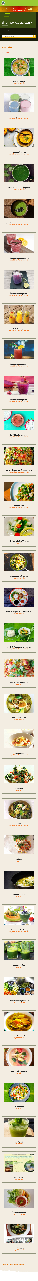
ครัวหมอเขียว (15, 1002)
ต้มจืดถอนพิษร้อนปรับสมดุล (19, 541)
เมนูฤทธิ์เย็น (19, 543)
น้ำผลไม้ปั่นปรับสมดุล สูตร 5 (19, 293)
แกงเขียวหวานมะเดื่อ (19, 718)
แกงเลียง (19, 824)
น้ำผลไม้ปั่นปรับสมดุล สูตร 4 (19, 329)
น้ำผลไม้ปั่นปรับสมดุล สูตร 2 (19, 399)
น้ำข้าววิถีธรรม (19, 1177)
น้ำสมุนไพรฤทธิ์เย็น (19, 965)
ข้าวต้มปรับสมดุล (19, 81)
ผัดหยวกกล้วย (19, 1106)
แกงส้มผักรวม (19, 753)
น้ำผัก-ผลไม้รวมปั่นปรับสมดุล (19, 930)
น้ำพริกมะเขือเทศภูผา (19, 1212)
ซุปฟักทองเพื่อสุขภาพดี (19, 152)
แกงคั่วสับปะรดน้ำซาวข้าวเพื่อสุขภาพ (19, 647)
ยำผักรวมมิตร (19, 505)
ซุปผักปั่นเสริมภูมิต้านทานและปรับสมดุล (19, 223)
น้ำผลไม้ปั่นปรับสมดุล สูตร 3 (19, 364)
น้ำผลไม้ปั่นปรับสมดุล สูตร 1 (19, 435)
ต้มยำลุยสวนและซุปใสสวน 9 (19, 1000)
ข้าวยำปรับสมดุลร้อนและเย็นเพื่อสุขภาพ (19, 612)
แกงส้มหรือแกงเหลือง (19, 1036)
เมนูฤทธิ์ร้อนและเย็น (19, 83)
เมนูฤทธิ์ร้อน (23, 1002)
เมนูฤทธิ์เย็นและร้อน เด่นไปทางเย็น (19, 118)
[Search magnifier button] (34, 36)
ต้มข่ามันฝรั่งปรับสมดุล (19, 1071)
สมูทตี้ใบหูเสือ (19, 1142)
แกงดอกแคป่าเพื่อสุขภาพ (19, 576)
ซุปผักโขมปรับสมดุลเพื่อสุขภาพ (19, 187)
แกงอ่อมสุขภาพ (19, 1248)
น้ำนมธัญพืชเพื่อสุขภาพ (19, 117)
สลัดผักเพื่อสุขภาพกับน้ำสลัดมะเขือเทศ (19, 470)
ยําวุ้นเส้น (19, 859)
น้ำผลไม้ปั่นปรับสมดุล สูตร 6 (19, 258)
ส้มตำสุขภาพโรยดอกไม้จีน (19, 682)
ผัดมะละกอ (19, 788)
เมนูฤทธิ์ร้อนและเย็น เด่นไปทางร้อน (19, 154)
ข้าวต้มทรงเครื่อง (19, 894)
